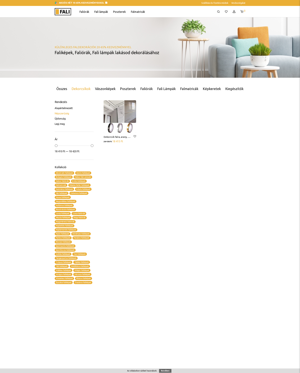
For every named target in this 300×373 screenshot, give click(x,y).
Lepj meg (60, 123)
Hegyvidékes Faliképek (65, 201)
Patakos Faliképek (81, 238)
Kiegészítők (234, 89)
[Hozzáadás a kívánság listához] (134, 136)
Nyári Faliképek (62, 234)
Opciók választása (113, 141)
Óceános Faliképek (83, 282)
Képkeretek (212, 89)
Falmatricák (138, 11)
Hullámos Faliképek (64, 205)
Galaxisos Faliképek (79, 193)
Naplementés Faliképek (66, 230)
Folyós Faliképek (83, 189)
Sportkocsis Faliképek (65, 250)
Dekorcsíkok (81, 89)
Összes (61, 89)
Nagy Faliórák (79, 218)
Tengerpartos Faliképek (66, 258)
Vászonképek (105, 89)
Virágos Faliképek (63, 274)
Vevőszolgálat (238, 3)
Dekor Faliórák (62, 181)
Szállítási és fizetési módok (214, 3)
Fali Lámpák (166, 89)
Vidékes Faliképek (63, 270)
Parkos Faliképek (63, 238)
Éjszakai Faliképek (63, 282)
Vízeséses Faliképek (64, 278)
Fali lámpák (101, 11)
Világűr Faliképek (82, 270)
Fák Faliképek (61, 193)
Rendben (165, 371)
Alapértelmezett (64, 108)
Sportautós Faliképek (65, 246)
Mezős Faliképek (63, 218)
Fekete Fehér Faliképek (79, 185)
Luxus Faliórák (79, 213)
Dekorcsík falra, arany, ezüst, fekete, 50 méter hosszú (132, 137)
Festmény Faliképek (64, 189)
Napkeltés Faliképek (64, 226)
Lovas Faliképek (62, 213)
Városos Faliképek (82, 274)
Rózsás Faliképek (63, 242)
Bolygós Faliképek (63, 177)
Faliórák (84, 11)
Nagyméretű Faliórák (65, 222)
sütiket (143, 371)
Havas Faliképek (63, 197)
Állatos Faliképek (83, 278)
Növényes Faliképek (81, 234)
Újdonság (60, 118)
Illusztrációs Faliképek (65, 209)
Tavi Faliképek (80, 254)
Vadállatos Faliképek (80, 266)
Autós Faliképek (83, 173)
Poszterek (119, 11)
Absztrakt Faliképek (64, 173)
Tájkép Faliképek (82, 262)
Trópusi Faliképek (63, 262)
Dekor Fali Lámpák (83, 177)
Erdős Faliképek (78, 181)
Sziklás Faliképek (63, 254)
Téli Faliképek (62, 266)
